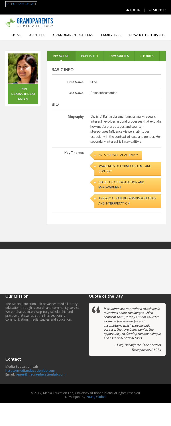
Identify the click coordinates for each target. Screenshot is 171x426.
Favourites (119, 56)
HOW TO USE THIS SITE (147, 35)
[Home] (29, 22)
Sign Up (159, 10)
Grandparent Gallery (73, 35)
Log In (135, 10)
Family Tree (111, 35)
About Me (61, 56)
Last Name (75, 93)
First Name (75, 82)
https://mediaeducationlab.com (30, 370)
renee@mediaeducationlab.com (40, 374)
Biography (76, 117)
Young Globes (96, 397)
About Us (37, 35)
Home (16, 35)
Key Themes (74, 152)
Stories (147, 56)
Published (89, 56)
